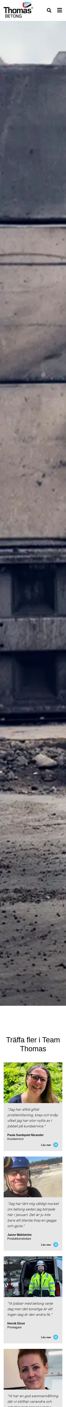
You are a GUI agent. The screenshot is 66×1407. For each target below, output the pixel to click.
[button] (49, 10)
